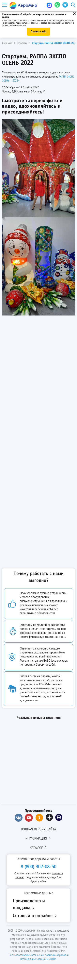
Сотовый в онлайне (33, 916)
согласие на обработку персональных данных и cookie (38, 21)
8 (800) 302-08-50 (38, 867)
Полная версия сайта (38, 829)
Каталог (37, 848)
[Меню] (4, 4)
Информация (36, 838)
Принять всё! (38, 31)
